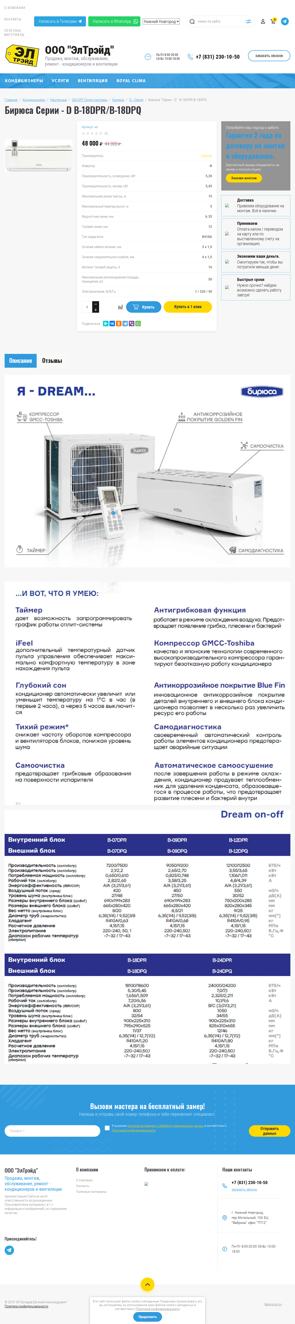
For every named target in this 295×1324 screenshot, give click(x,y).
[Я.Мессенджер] (106, 323)
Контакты (12, 19)
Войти (263, 21)
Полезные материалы (14, 33)
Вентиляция (93, 80)
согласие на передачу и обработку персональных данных (166, 1125)
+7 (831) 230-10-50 (218, 57)
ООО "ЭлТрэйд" (79, 50)
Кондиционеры (24, 80)
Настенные (58, 100)
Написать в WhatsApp (112, 21)
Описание (20, 360)
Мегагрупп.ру (273, 1304)
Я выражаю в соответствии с (169, 1128)
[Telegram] (125, 323)
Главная (11, 100)
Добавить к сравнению (120, 307)
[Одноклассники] (118, 323)
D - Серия (136, 100)
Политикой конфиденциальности (134, 1130)
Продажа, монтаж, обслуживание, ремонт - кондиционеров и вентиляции (81, 61)
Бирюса (118, 100)
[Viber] (131, 323)
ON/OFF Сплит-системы (89, 100)
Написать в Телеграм (58, 21)
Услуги (60, 80)
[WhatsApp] (138, 323)
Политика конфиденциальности (26, 1306)
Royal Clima (131, 80)
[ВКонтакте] (112, 323)
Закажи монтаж (244, 178)
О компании (14, 8)
